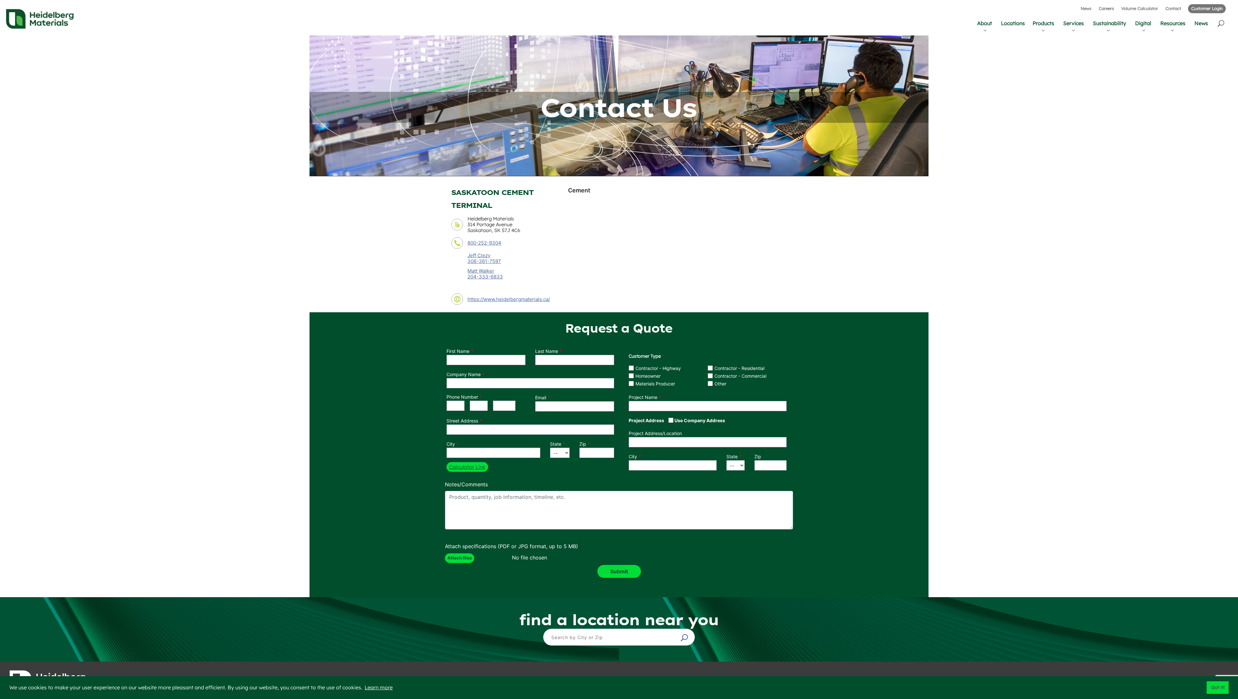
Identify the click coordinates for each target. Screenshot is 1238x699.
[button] (1221, 23)
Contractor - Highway (658, 368)
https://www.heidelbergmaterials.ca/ (508, 299)
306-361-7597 (484, 261)
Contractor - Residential (739, 368)
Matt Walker (480, 271)
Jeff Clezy (478, 255)
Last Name (546, 351)
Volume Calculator (1139, 8)
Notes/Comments (466, 484)
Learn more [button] (379, 687)
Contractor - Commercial (740, 376)
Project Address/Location (655, 433)
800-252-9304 (484, 243)
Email (540, 397)
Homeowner (648, 376)
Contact (1173, 8)
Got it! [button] (1217, 687)
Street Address (462, 420)
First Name (458, 351)
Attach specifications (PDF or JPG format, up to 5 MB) (511, 546)
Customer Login (1207, 8)
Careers (1106, 8)
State (555, 444)
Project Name (643, 397)
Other (720, 383)
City (451, 444)
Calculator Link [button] (467, 467)
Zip (582, 444)
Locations (1013, 23)
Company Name (464, 374)
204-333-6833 (485, 277)
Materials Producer (655, 383)
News (1086, 8)
